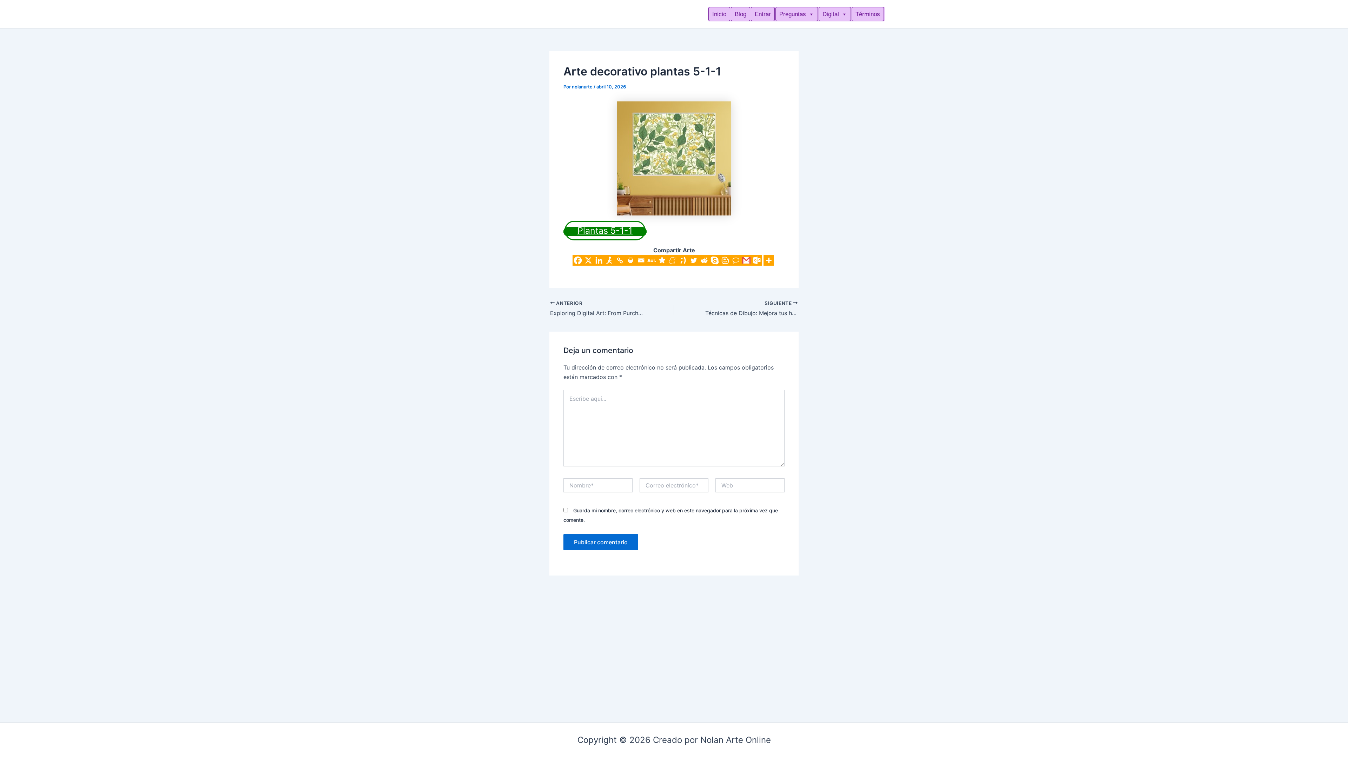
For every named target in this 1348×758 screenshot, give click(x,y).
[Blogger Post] (725, 260)
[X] (588, 260)
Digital (830, 14)
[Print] (630, 260)
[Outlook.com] (757, 260)
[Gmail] (746, 260)
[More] (768, 260)
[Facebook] (578, 260)
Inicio (719, 14)
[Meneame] (672, 260)
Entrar (763, 14)
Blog (740, 14)
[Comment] (736, 260)
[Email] (641, 260)
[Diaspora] (662, 260)
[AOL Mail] (651, 260)
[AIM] (609, 260)
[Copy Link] (620, 260)
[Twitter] (693, 260)
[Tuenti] (683, 260)
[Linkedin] (599, 260)
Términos (867, 14)
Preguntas (792, 14)
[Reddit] (704, 260)
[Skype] (714, 260)
